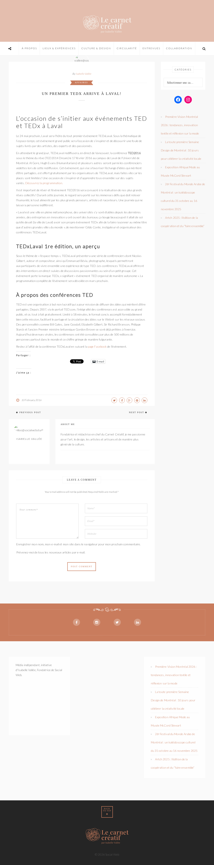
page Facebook (97, 346)
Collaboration (179, 48)
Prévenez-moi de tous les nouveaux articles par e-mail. (50, 552)
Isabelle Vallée (83, 73)
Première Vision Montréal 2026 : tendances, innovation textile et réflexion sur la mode (180, 125)
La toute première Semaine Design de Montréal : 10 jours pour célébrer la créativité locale (181, 150)
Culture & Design (96, 48)
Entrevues (151, 48)
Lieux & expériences (59, 48)
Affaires (81, 82)
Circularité (127, 48)
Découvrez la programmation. (44, 183)
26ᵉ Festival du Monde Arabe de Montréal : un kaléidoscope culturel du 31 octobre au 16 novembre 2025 (174, 742)
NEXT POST (136, 412)
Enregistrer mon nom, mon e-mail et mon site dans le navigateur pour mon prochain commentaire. (78, 544)
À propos (29, 48)
